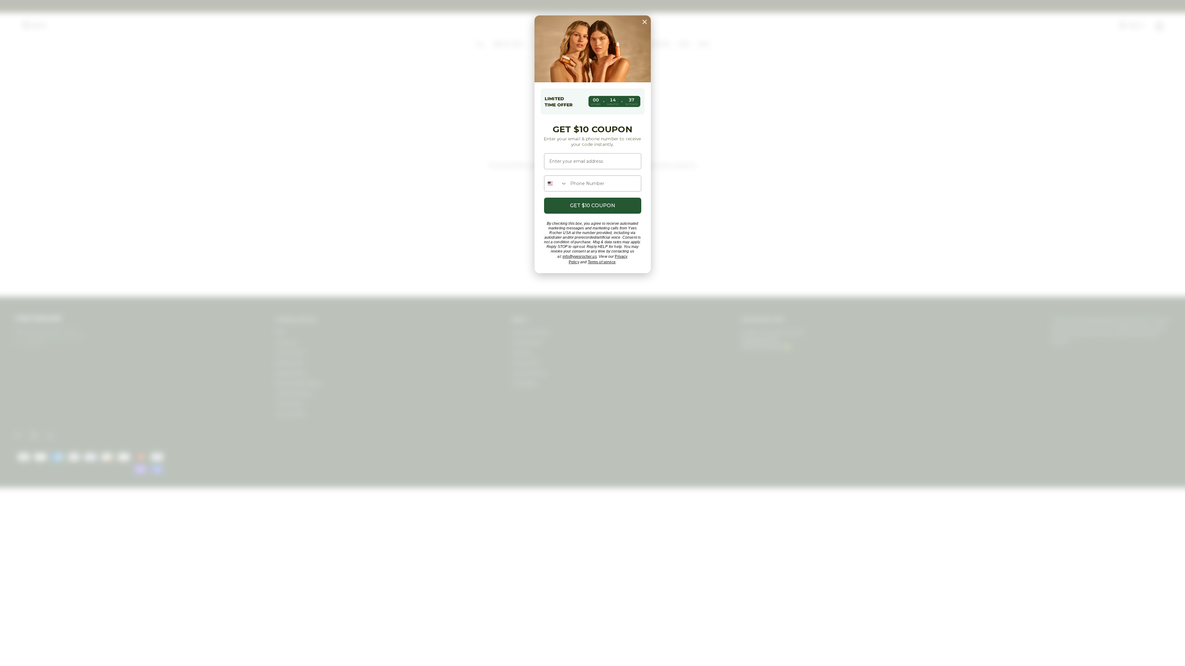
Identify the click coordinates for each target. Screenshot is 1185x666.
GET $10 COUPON (592, 205)
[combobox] (555, 183)
